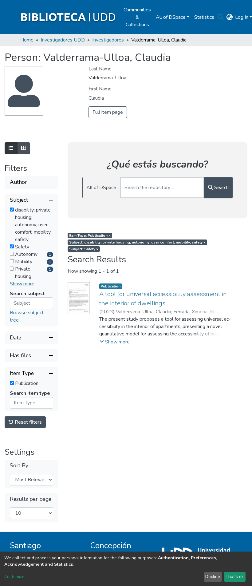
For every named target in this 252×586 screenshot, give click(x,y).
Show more (22, 283)
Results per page (30, 499)
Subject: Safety (83, 249)
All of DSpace (101, 187)
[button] (229, 17)
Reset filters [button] (28, 422)
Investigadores (108, 40)
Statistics (204, 17)
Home (26, 40)
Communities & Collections (137, 17)
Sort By (19, 465)
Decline (212, 577)
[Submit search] (220, 17)
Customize (14, 577)
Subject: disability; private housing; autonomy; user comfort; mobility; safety (137, 242)
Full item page (108, 112)
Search (221, 187)
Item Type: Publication (90, 235)
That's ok (235, 577)
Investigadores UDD (63, 40)
